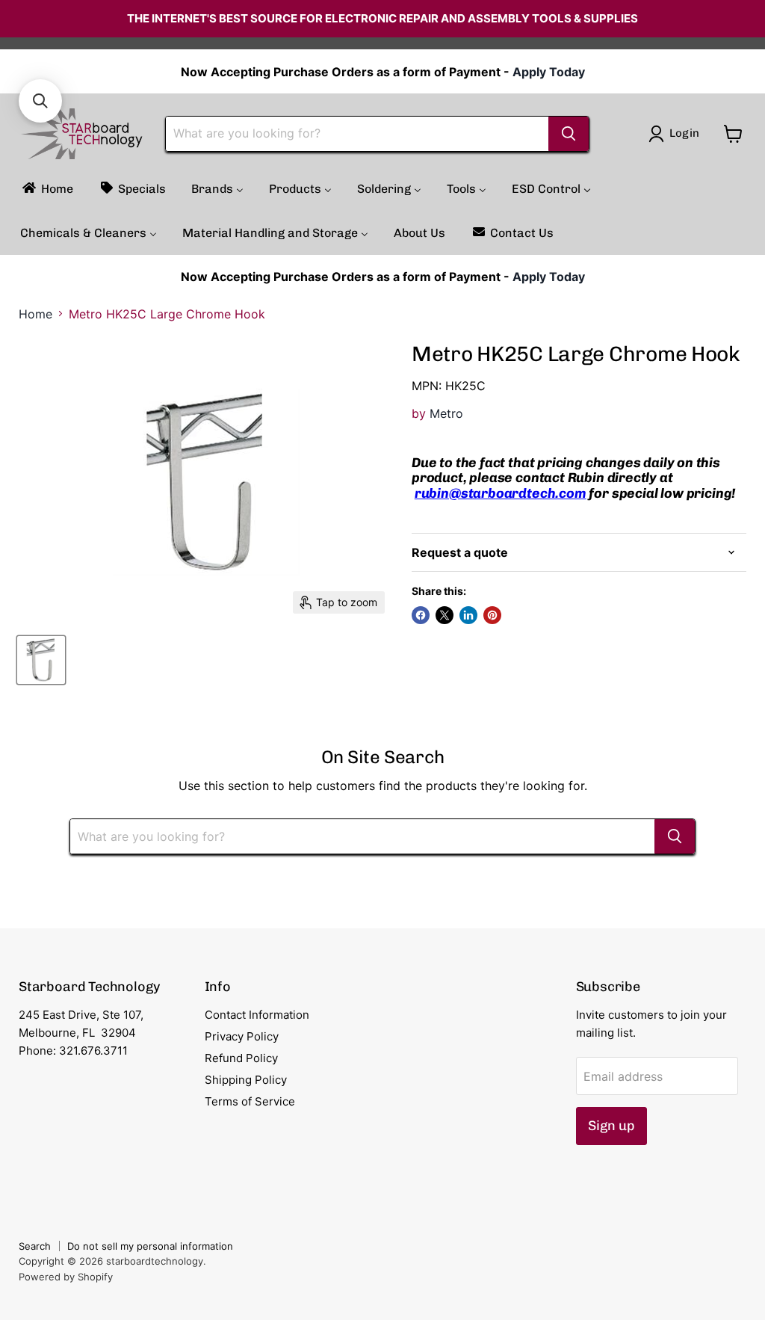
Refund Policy (241, 1058)
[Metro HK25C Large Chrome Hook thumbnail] (41, 660)
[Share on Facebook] (421, 615)
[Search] (568, 134)
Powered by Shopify (66, 1277)
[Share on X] (444, 615)
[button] (40, 101)
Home (35, 314)
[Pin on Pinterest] (492, 615)
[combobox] (357, 134)
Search (35, 1246)
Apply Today (548, 71)
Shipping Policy (246, 1080)
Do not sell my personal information (150, 1246)
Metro (446, 413)
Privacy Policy (242, 1036)
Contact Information (257, 1015)
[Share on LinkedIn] (468, 615)
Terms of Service (250, 1101)
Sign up (611, 1125)
